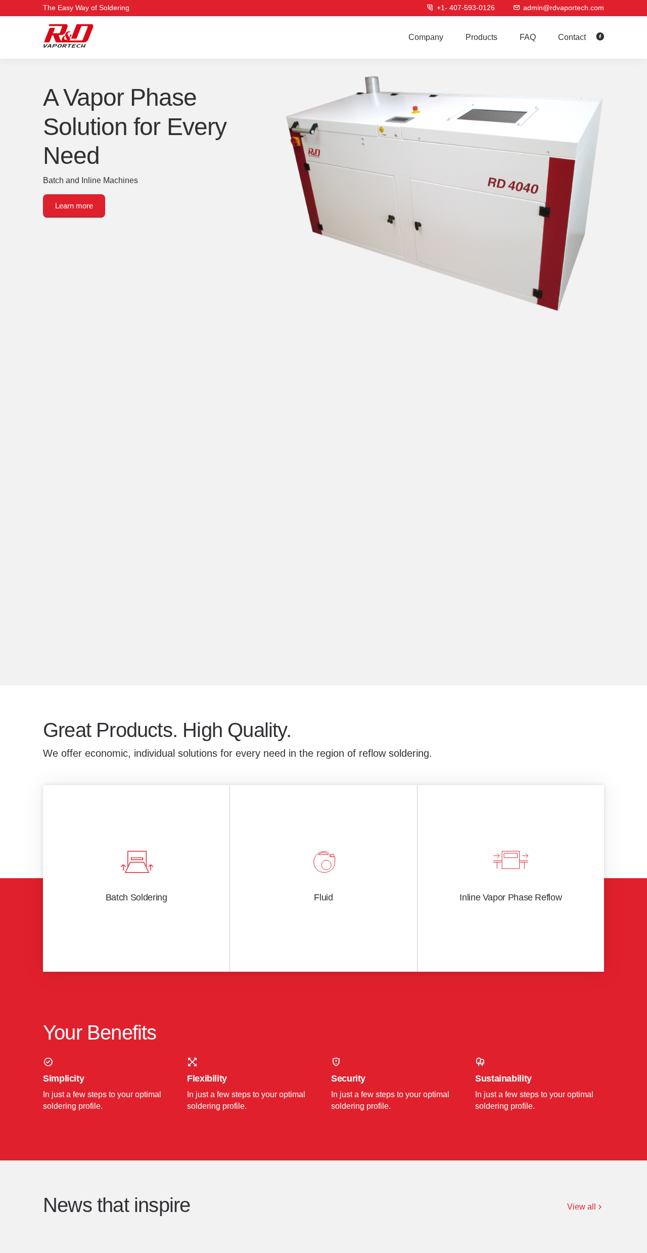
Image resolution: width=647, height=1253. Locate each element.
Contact (572, 37)
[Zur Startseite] (69, 36)
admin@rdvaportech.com (563, 8)
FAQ (528, 37)
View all (581, 1206)
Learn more (74, 205)
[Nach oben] (620, 1232)
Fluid (323, 897)
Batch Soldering (136, 897)
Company (425, 37)
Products (481, 37)
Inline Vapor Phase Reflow (510, 897)
